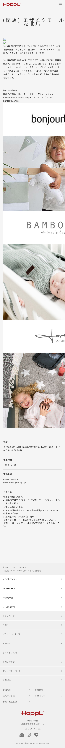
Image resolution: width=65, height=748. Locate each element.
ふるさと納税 (9, 606)
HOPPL (12, 4)
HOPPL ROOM (22, 735)
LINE (36, 735)
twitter (44, 734)
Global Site (40, 695)
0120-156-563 (34, 728)
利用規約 (7, 680)
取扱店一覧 (8, 597)
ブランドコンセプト (12, 634)
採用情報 (39, 689)
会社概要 (7, 689)
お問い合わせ (9, 661)
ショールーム (9, 588)
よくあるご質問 (10, 652)
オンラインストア (11, 579)
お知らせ (7, 625)
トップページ (9, 615)
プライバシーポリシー (13, 670)
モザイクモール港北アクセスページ (31, 522)
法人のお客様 (9, 695)
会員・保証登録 (10, 701)
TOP (6, 567)
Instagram (29, 735)
